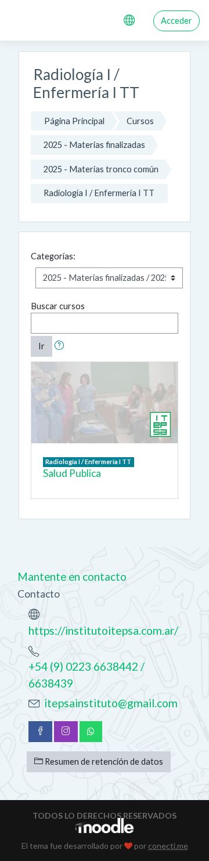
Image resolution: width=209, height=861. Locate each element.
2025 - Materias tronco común (101, 169)
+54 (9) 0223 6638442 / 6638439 (86, 675)
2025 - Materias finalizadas (94, 145)
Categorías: (53, 256)
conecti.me (168, 846)
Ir (41, 346)
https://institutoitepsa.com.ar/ (103, 630)
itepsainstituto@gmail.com (111, 703)
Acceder (176, 21)
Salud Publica (72, 473)
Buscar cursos (58, 306)
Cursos (140, 121)
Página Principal (74, 121)
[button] (61, 346)
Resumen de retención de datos (103, 761)
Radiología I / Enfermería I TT (99, 193)
